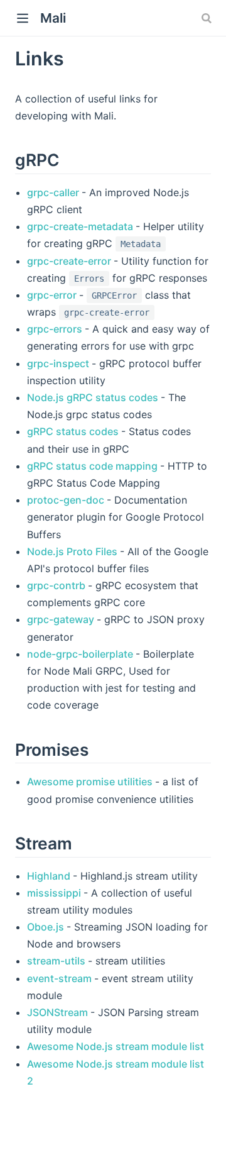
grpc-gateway (62, 619)
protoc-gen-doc (67, 500)
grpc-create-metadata (81, 226)
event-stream (60, 978)
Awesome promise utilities (91, 781)
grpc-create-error (70, 261)
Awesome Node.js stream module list (115, 1046)
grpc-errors (56, 329)
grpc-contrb (57, 585)
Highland (50, 876)
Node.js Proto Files (73, 551)
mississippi (55, 893)
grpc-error (53, 295)
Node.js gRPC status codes (94, 397)
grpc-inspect (59, 363)
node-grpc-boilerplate (81, 654)
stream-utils (57, 960)
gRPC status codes (74, 431)
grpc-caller (54, 192)
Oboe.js (47, 926)
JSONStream (58, 1012)
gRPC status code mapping (93, 466)
